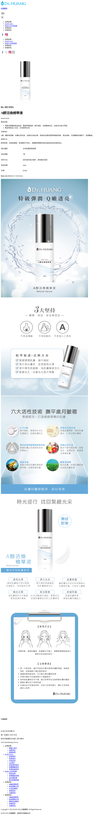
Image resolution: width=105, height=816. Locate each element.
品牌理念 (12, 750)
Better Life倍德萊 (11, 43)
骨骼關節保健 (14, 775)
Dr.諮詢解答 (13, 788)
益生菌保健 (13, 778)
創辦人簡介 (13, 748)
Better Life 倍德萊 (11, 26)
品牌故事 (8, 22)
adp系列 (12, 763)
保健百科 (12, 803)
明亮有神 (12, 773)
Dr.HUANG (9, 24)
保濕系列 (12, 756)
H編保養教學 (13, 784)
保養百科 (12, 790)
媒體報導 (12, 752)
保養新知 (8, 28)
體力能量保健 (14, 780)
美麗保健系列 (14, 769)
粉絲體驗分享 (14, 786)
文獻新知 (12, 793)
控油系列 (12, 760)
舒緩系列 (12, 758)
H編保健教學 (13, 797)
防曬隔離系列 (14, 767)
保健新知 (8, 30)
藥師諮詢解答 (14, 801)
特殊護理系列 (14, 765)
